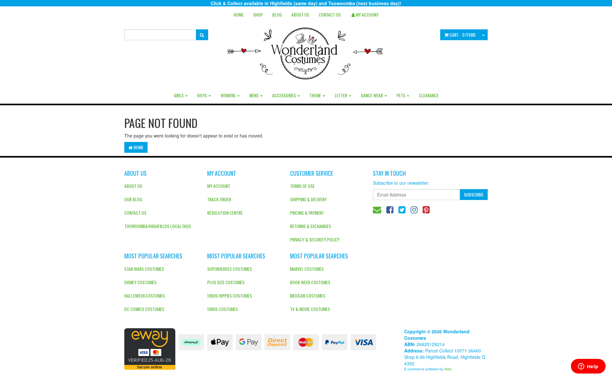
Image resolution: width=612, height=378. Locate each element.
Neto (448, 368)
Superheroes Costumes (229, 268)
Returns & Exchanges (310, 226)
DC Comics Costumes (144, 309)
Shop (258, 14)
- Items (462, 34)
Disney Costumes (140, 282)
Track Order (219, 199)
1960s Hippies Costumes (229, 295)
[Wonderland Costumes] (306, 51)
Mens (254, 95)
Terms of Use (302, 185)
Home (239, 14)
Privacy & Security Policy (314, 239)
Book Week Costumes (310, 282)
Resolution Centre (225, 212)
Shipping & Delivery (308, 199)
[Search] (202, 34)
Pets (401, 95)
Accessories (284, 95)
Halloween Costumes (144, 295)
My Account (218, 185)
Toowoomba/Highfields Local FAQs (157, 226)
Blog (277, 14)
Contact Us (330, 14)
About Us (300, 14)
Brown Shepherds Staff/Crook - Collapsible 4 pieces (46, 351)
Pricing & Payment (307, 212)
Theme (316, 95)
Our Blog (133, 199)
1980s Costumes (222, 309)
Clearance (429, 95)
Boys (202, 95)
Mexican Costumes (307, 295)
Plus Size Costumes (225, 282)
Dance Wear (372, 95)
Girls (179, 95)
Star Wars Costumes (144, 268)
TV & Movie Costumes (310, 309)
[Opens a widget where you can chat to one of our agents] (588, 367)
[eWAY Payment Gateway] (149, 348)
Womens (229, 95)
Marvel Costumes (307, 268)
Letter (341, 95)
